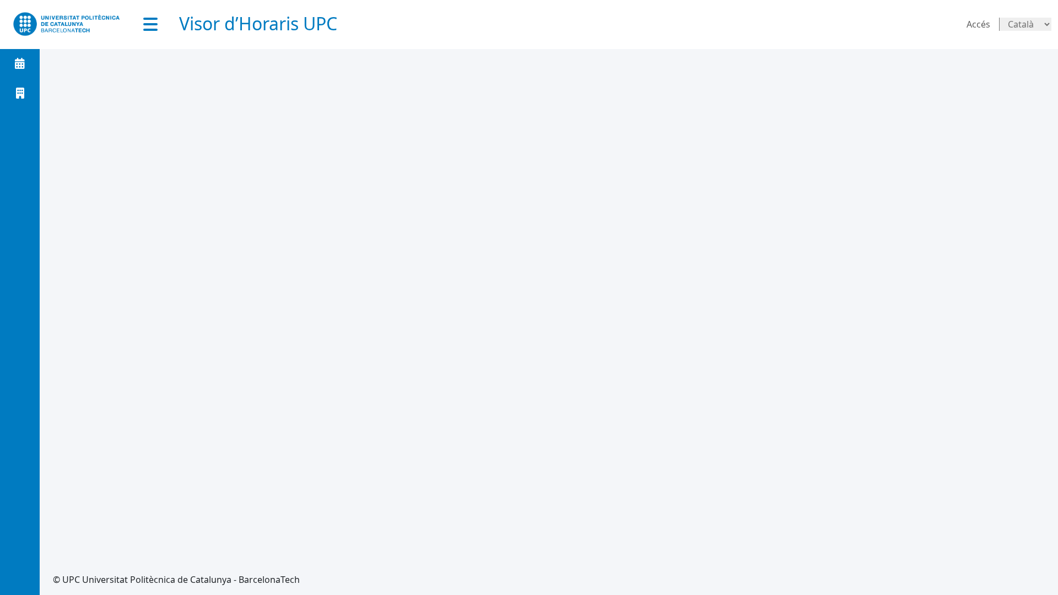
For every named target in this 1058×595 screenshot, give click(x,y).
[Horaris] (20, 63)
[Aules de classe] (20, 93)
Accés (978, 24)
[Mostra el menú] (150, 24)
